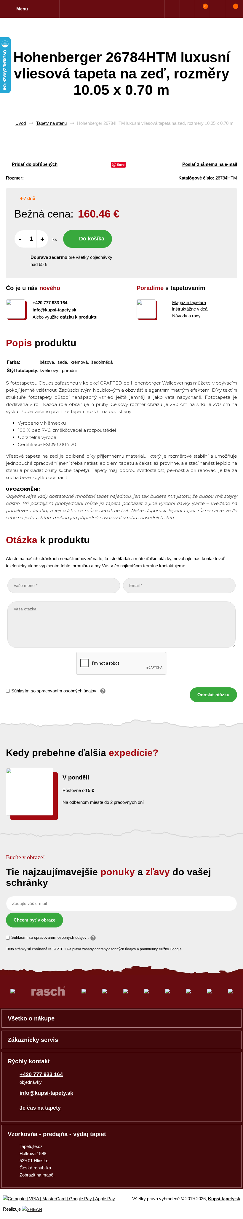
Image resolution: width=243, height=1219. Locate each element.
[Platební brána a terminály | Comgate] (64, 1199)
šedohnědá (102, 362)
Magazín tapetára (189, 302)
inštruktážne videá (189, 308)
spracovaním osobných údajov (67, 690)
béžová (47, 362)
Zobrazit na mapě (37, 1174)
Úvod (20, 123)
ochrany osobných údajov (115, 949)
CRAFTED (111, 383)
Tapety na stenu (51, 123)
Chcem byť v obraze (34, 919)
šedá (62, 362)
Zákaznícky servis (33, 1040)
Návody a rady (186, 315)
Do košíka (91, 239)
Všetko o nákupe (31, 1018)
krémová (79, 362)
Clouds (46, 383)
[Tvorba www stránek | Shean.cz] (32, 1209)
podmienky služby (154, 949)
